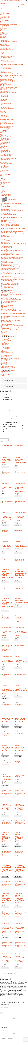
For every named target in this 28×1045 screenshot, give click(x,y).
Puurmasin (2, 59)
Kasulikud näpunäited (5, 174)
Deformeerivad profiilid (5, 139)
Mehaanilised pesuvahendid (7, 77)
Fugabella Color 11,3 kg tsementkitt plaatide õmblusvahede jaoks (20, 929)
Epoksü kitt (2, 114)
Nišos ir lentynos (4, 153)
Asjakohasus (4, 440)
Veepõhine (2, 111)
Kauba (1, 171)
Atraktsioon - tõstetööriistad (6, 49)
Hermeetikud (3, 100)
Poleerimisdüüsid (4, 91)
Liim (1, 104)
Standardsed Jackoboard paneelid (8, 158)
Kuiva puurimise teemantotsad (7, 63)
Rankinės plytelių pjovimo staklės (8, 88)
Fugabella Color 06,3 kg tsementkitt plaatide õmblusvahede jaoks (7, 868)
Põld (1, 132)
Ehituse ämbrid (3, 47)
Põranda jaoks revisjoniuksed (7, 165)
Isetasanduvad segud (5, 127)
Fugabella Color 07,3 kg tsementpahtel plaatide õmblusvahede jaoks (20, 868)
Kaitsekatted (3, 135)
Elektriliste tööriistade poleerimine (8, 92)
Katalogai (2, 175)
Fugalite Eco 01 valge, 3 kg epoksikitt (7, 720)
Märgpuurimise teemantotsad (7, 61)
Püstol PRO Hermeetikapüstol (21, 601)
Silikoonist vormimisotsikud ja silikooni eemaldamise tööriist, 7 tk (21, 574)
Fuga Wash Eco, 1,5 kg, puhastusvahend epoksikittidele (21, 690)
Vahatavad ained (4, 169)
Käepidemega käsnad (5, 72)
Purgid (1, 18)
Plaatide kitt (3, 112)
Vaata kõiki (8, 193)
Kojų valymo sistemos (5, 151)
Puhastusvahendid (4, 167)
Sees (1, 134)
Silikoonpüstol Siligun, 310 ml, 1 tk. (7, 487)
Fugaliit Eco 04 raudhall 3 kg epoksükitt (20, 720)
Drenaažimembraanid (5, 124)
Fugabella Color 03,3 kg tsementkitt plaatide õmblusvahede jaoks (20, 808)
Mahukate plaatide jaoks (6, 51)
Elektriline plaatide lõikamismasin (8, 80)
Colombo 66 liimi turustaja (6, 34)
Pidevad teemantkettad (5, 84)
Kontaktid (2, 180)
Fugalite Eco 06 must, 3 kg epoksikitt (7, 749)
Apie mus (2, 173)
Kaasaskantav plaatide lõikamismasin (9, 81)
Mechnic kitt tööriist (4, 17)
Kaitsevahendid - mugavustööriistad (8, 41)
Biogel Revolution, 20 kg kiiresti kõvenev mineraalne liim (7, 574)
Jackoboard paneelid (5, 157)
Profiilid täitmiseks (4, 138)
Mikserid (2, 53)
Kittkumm (2, 14)
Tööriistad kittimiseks (5, 13)
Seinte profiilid (3, 143)
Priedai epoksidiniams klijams (7, 108)
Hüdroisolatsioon (4, 130)
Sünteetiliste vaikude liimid (6, 136)
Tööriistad (2, 12)
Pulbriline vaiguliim (4, 107)
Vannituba (2, 147)
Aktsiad (2, 186)
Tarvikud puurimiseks (5, 65)
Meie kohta (2, 179)
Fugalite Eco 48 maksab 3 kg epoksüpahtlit (7, 778)
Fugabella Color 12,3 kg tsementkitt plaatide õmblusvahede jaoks (7, 960)
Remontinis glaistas (4, 116)
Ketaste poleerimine (5, 94)
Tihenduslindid (3, 131)
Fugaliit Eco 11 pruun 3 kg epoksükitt (20, 749)
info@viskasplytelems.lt (15, 0)
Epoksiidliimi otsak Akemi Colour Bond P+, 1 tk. (19, 518)
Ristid (1, 21)
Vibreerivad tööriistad (5, 67)
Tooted (1, 10)
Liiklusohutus (3, 39)
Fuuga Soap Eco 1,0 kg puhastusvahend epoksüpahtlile (21, 661)
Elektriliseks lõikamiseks (6, 79)
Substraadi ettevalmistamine (7, 126)
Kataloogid (2, 183)
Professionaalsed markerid (6, 48)
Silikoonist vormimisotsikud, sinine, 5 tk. (21, 547)
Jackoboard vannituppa (5, 155)
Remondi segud (4, 118)
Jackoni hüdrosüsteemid (6, 154)
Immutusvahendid (4, 170)
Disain (1, 184)
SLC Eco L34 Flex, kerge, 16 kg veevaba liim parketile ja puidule (7, 661)
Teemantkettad (3, 83)
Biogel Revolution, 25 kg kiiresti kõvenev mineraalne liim (7, 603)
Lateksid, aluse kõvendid (6, 128)
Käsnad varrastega (4, 76)
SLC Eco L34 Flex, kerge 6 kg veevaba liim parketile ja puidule (20, 632)
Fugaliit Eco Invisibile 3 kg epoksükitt (19, 777)
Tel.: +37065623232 (5, 0)
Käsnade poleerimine (5, 98)
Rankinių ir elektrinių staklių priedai (8, 87)
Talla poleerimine (4, 95)
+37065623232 (3, 3)
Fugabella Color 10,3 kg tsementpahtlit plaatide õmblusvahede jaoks (7, 929)
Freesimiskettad (4, 96)
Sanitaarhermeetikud (5, 102)
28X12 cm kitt (3, 28)
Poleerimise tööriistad (5, 89)
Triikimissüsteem (4, 22)
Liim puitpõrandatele (20, 627)
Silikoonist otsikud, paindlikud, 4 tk (20, 461)
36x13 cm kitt (3, 29)
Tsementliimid (3, 106)
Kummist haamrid (4, 44)
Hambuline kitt (3, 26)
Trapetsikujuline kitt (4, 30)
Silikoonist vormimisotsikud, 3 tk (8, 461)
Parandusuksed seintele (6, 163)
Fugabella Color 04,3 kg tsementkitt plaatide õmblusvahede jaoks (7, 838)
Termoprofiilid (3, 161)
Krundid (2, 110)
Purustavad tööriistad (5, 45)
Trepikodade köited (4, 140)
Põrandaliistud (3, 146)
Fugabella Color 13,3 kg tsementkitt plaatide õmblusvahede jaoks (20, 960)
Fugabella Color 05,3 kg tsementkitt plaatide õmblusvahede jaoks (20, 838)
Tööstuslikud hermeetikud (6, 103)
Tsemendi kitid (3, 115)
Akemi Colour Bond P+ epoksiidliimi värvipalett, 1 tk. (7, 517)
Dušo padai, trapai (4, 149)
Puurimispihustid (4, 60)
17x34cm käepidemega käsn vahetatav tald (10, 73)
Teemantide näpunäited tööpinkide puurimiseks (11, 64)
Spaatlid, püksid (4, 33)
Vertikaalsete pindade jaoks (6, 119)
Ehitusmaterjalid (4, 99)
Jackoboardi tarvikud (5, 159)
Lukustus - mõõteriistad (5, 43)
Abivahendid (3, 37)
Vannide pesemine (4, 69)
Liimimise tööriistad (4, 25)
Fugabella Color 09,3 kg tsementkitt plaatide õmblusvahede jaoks (20, 899)
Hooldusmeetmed (4, 166)
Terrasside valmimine (5, 142)
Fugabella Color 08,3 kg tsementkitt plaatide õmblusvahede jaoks (7, 899)
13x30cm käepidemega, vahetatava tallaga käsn (11, 75)
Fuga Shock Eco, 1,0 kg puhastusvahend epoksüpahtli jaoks (8, 690)
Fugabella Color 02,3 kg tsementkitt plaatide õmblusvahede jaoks (7, 808)
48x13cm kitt (3, 32)
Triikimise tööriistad (4, 20)
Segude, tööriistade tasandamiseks (8, 24)
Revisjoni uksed (4, 162)
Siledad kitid (3, 36)
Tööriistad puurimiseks (5, 57)
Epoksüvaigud (3, 122)
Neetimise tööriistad (5, 16)
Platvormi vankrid (4, 40)
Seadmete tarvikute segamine (7, 56)
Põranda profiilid (4, 144)
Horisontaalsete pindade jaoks (7, 120)
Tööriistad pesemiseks (5, 68)
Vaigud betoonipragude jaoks (7, 123)
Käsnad (2, 71)
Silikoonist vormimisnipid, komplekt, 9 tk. (7, 547)
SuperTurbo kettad (4, 85)
